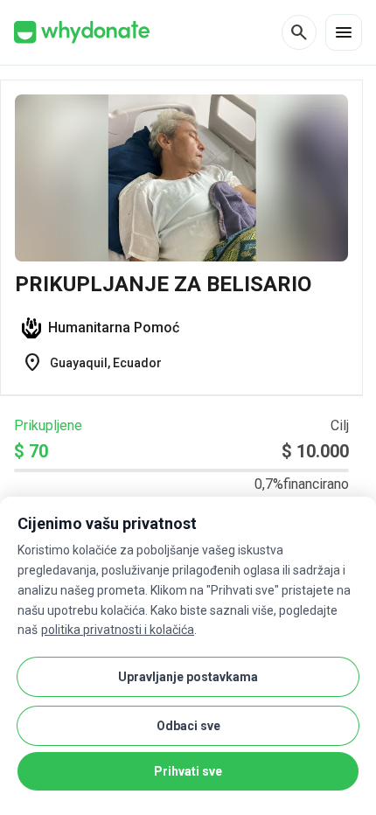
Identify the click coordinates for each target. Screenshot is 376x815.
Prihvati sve (188, 771)
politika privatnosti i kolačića (117, 630)
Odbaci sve (188, 726)
